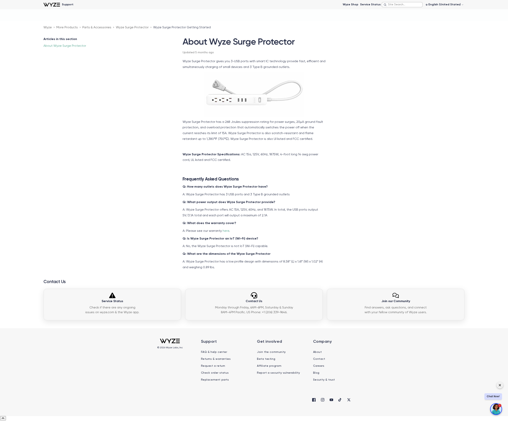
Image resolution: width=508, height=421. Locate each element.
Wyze (47, 27)
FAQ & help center (214, 352)
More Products (67, 27)
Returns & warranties (216, 359)
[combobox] (402, 4)
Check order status (215, 372)
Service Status (370, 4)
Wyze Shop (350, 4)
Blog (316, 372)
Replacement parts (215, 379)
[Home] (51, 4)
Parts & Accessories (96, 27)
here (226, 231)
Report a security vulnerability (278, 372)
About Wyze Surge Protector (64, 46)
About (317, 352)
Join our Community (395, 301)
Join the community (271, 352)
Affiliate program (269, 366)
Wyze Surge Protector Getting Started (182, 27)
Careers (318, 366)
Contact (319, 359)
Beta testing (266, 359)
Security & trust (324, 379)
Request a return (213, 366)
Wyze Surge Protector (132, 27)
